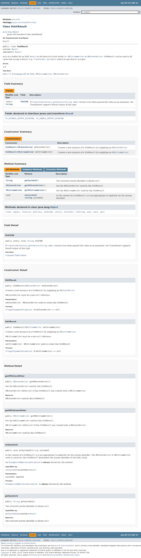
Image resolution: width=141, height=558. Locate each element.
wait (89, 212)
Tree (45, 3)
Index (64, 3)
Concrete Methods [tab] (56, 169)
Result (6, 41)
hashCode (48, 212)
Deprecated (54, 3)
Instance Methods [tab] (32, 169)
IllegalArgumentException (18, 310)
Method (36, 8)
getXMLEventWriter (34, 185)
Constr (28, 8)
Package (24, 3)
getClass (37, 212)
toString (80, 212)
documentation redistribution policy (64, 555)
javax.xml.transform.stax (24, 22)
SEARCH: (76, 12)
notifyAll (69, 212)
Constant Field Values (15, 255)
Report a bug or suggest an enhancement (18, 543)
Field (20, 8)
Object (15, 49)
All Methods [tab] (12, 169)
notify (58, 212)
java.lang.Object (11, 32)
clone (8, 212)
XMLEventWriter (25, 147)
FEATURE (24, 102)
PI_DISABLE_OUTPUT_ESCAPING (19, 118)
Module (14, 3)
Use (39, 3)
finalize (26, 212)
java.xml (15, 19)
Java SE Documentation (64, 546)
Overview (5, 3)
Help (70, 3)
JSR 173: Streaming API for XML (19, 74)
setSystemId (31, 195)
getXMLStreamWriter (34, 190)
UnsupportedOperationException (21, 484)
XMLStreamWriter (25, 152)
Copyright (5, 553)
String (9, 104)
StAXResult (10, 147)
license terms (36, 555)
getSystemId (31, 180)
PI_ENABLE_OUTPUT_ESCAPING (50, 118)
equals (16, 212)
